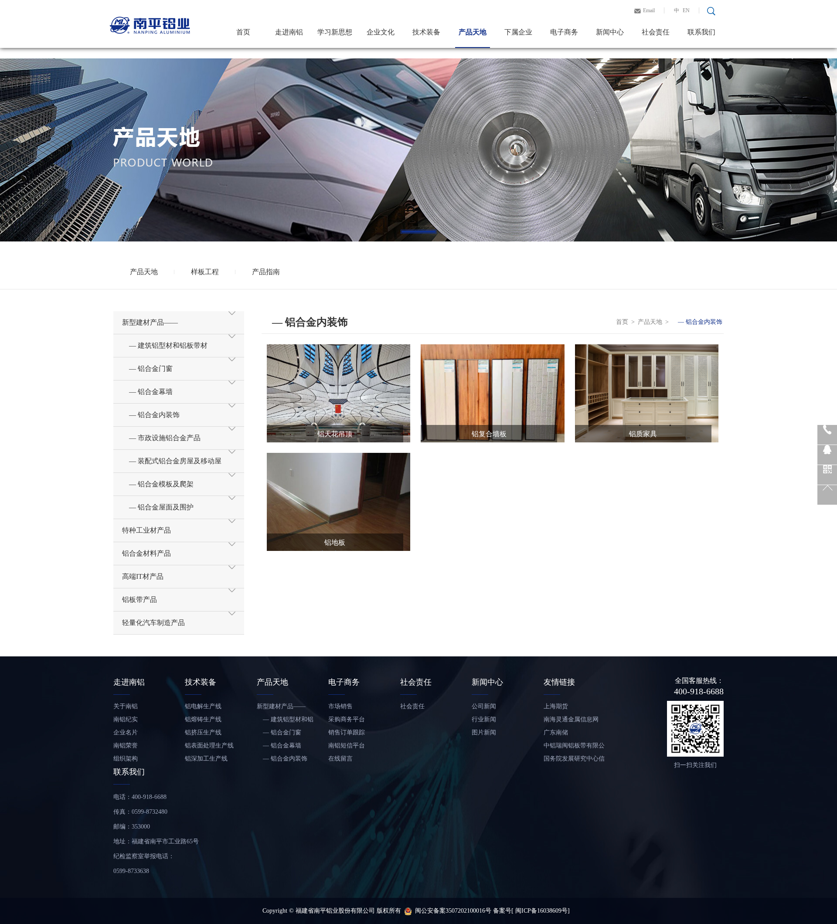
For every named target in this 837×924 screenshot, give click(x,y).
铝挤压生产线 (203, 732)
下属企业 (518, 32)
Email (649, 10)
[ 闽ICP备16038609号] (540, 910)
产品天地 (473, 32)
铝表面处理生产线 (209, 745)
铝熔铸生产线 (203, 719)
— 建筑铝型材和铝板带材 (285, 721)
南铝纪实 (125, 719)
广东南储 (556, 732)
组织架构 (125, 758)
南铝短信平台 (346, 745)
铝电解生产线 (203, 706)
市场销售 (340, 706)
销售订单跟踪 (346, 732)
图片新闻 (484, 732)
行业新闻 (484, 719)
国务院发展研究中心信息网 (574, 760)
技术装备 (426, 32)
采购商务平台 (346, 719)
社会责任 (656, 32)
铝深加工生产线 (206, 758)
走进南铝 (289, 32)
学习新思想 (334, 32)
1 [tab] (418, 232)
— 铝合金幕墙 (279, 745)
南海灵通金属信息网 (571, 719)
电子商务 (564, 32)
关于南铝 (125, 706)
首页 (243, 32)
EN (686, 10)
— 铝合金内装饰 (697, 322)
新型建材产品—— (281, 706)
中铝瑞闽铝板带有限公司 (574, 747)
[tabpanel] (418, 149)
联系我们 (701, 32)
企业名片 (125, 732)
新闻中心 (610, 32)
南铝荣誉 (125, 745)
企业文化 (381, 32)
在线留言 (340, 758)
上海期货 (556, 706)
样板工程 (205, 271)
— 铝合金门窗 (279, 732)
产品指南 (266, 271)
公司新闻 (484, 706)
